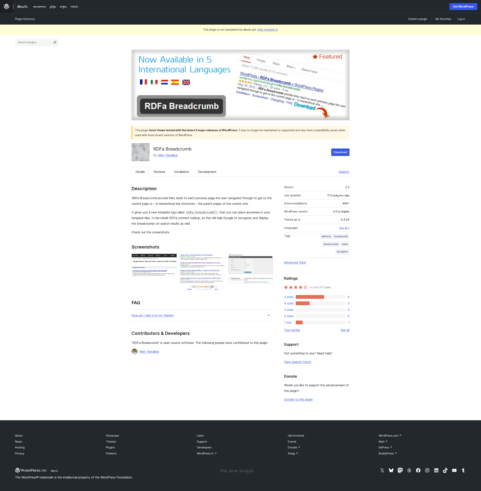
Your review (292, 330)
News (18, 441)
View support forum (297, 362)
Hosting (20, 447)
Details (140, 172)
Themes (111, 441)
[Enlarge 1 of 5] (172, 259)
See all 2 (344, 227)
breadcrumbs (331, 244)
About (19, 435)
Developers (204, 447)
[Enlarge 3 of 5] (220, 259)
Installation (181, 172)
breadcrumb (341, 236)
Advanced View (295, 262)
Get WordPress (463, 6)
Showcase (112, 435)
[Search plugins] (55, 42)
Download (340, 152)
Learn (200, 435)
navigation (342, 251)
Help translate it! (267, 29)
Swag (293, 453)
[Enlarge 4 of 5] (268, 259)
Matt (383, 441)
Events (292, 441)
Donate (294, 447)
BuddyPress (388, 453)
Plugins (110, 447)
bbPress (326, 236)
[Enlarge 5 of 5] (268, 282)
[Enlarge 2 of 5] (172, 271)
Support (344, 172)
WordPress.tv (207, 453)
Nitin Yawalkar (168, 155)
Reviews (159, 172)
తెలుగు (54, 470)
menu (345, 244)
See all (344, 330)
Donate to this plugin (298, 399)
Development (207, 172)
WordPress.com (390, 435)
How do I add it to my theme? (153, 315)
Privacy (19, 453)
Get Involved (296, 435)
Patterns (111, 453)
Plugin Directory (25, 18)
